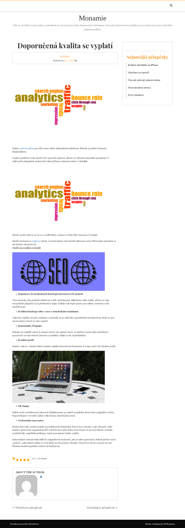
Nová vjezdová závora (139, 87)
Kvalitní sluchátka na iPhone (143, 65)
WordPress (34, 523)
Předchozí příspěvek (28, 507)
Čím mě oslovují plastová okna (144, 80)
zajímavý (36, 241)
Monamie (92, 18)
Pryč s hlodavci (136, 95)
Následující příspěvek (101, 507)
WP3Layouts (169, 523)
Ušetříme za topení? (138, 72)
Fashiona (156, 523)
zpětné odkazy (27, 148)
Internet (65, 56)
